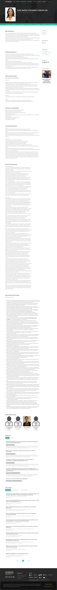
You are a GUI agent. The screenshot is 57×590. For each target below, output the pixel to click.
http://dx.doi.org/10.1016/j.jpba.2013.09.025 (30, 321)
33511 (44, 34)
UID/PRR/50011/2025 (31, 579)
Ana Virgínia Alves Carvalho (9, 428)
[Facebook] (8, 577)
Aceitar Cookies (48, 584)
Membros (34, 1)
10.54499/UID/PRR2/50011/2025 (34, 580)
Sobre (14, 1)
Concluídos (12, 437)
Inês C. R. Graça (18, 427)
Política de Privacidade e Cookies (48, 586)
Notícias (18, 1)
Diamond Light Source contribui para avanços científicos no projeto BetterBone (46, 81)
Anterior (18, 560)
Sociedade (44, 1)
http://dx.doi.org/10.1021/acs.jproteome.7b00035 (15, 383)
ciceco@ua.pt (19, 578)
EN (49, 1)
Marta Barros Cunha (35, 428)
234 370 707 (45, 33)
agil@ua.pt (44, 32)
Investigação (23, 1)
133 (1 (11, 319)
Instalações (29, 1)
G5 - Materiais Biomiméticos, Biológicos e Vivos (47, 52)
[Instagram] (12, 577)
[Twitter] (10, 577)
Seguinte (28, 560)
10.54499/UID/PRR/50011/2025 (39, 579)
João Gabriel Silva (27, 427)
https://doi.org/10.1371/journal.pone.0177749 (18, 391)
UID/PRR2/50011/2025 (46, 579)
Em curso (7, 437)
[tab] (7, 438)
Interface (39, 1)
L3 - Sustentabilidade (46, 54)
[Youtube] (13, 577)
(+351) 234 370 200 (20, 577)
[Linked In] (6, 577)
